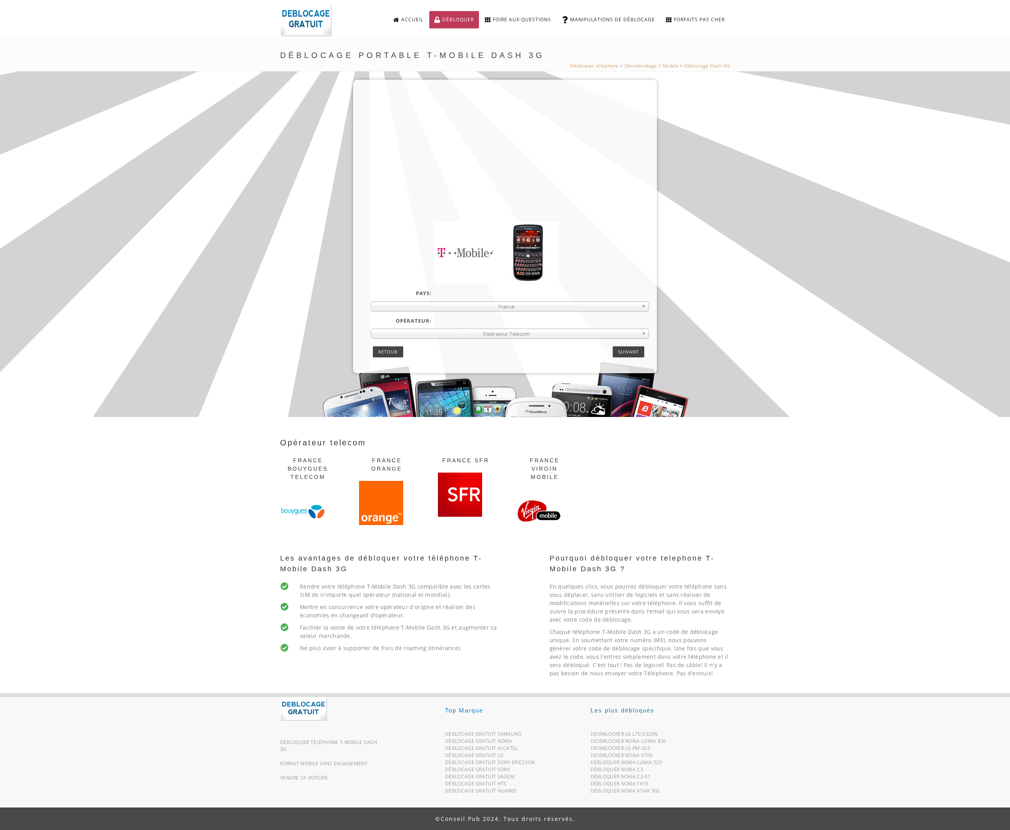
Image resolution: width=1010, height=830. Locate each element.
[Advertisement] (510, 162)
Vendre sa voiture (304, 777)
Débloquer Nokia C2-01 (621, 778)
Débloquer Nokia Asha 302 (625, 792)
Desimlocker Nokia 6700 (622, 757)
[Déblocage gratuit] (312, 20)
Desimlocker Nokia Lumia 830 (628, 742)
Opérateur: (414, 320)
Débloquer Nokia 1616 (620, 785)
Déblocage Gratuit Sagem (479, 778)
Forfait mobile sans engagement (324, 763)
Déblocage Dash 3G (707, 65)
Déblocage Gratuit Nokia (478, 742)
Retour (388, 352)
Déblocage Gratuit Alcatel (481, 749)
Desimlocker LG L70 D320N (624, 735)
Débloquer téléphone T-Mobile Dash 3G (328, 746)
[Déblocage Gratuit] (303, 708)
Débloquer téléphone (594, 65)
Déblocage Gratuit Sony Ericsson (490, 764)
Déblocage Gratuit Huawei (480, 792)
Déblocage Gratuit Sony (478, 771)
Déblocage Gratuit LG (474, 757)
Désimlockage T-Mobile (652, 65)
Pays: (424, 293)
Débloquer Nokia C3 (617, 771)
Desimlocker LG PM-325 (620, 749)
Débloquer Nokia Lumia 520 (626, 764)
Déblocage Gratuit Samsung (483, 735)
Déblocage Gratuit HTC (476, 785)
